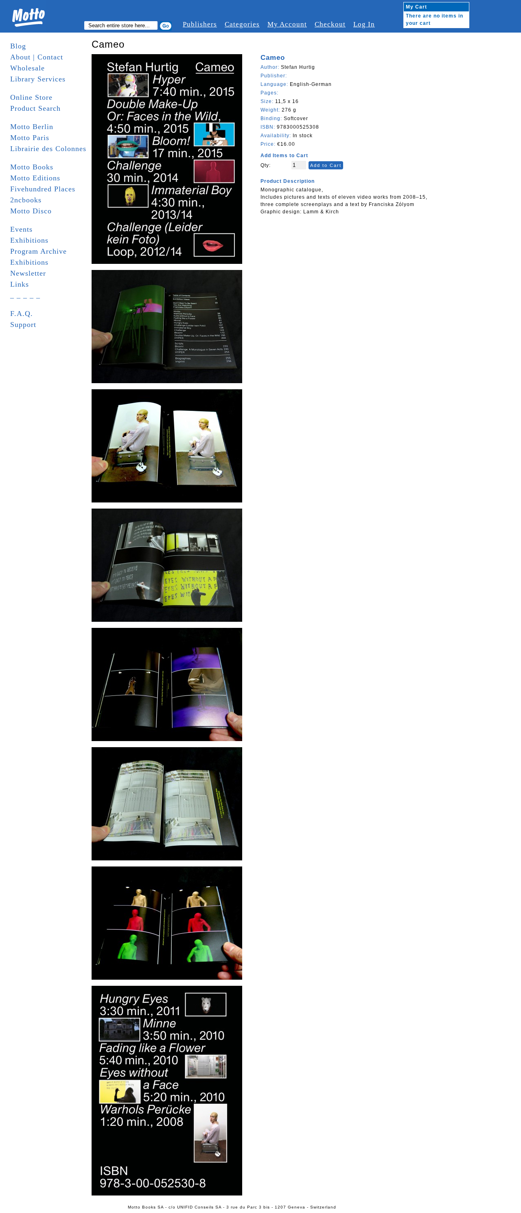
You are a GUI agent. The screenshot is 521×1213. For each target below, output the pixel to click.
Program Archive (38, 251)
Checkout (330, 24)
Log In (364, 24)
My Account (287, 24)
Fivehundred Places (42, 189)
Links (19, 284)
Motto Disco (31, 211)
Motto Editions (35, 178)
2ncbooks (26, 200)
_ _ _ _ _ (25, 295)
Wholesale (27, 68)
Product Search (35, 108)
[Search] (166, 26)
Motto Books (31, 167)
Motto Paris (29, 138)
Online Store (31, 97)
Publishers (200, 24)
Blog (18, 46)
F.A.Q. (21, 313)
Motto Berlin (31, 127)
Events (21, 229)
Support (23, 324)
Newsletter (28, 273)
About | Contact (36, 57)
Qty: (265, 165)
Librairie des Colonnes (48, 149)
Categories (242, 24)
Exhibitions (29, 240)
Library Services (38, 79)
